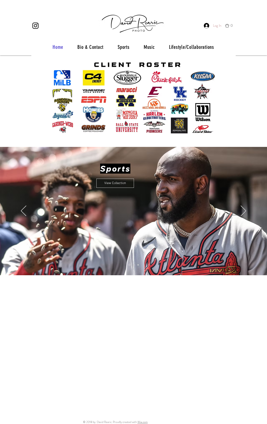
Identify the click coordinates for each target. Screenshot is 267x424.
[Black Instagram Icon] (35, 25)
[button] (230, 25)
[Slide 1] (129, 264)
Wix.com (142, 422)
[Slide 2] (134, 265)
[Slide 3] (138, 264)
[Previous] (23, 211)
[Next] (243, 211)
